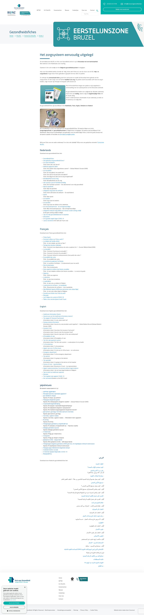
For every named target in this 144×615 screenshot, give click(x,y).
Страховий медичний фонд (51, 404)
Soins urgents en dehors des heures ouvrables (56, 269)
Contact (92, 10)
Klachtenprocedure (50, 610)
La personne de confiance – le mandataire (55, 285)
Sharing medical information (51, 322)
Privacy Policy (84, 610)
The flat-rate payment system (52, 340)
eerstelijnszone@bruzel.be (67, 134)
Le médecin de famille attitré (51, 241)
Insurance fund (47, 328)
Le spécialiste (47, 281)
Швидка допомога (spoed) (51, 428)
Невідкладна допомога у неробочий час (55, 424)
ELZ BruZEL (47, 10)
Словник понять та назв (50, 450)
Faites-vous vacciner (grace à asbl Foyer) (54, 299)
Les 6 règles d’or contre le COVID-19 (53, 297)
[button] (14, 611)
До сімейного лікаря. (49, 396)
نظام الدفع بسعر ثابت (97, 502)
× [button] (24, 587)
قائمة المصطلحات (98, 559)
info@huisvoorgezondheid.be (133, 4)
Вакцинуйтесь (47, 454)
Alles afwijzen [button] (14, 607)
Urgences (45, 273)
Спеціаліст (46, 436)
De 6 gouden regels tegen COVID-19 (53, 218)
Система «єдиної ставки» (51, 416)
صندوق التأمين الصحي (97, 482)
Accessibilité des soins (49, 257)
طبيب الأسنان (99, 529)
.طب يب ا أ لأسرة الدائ (96, 470)
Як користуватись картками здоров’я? (54, 394)
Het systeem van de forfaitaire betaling (54, 182)
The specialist (47, 360)
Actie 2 (41, 36)
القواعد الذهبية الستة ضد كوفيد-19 (93, 562)
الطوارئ (101, 522)
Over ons (61, 596)
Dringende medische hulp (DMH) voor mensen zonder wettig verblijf (62, 210)
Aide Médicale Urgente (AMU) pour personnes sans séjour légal (60, 289)
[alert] (14, 599)
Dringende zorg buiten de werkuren (53, 190)
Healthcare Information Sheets (52, 314)
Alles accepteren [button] (14, 603)
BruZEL (18, 36)
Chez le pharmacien (48, 265)
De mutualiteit (47, 170)
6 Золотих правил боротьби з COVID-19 (55, 452)
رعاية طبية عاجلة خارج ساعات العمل (93, 516)
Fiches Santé (46, 237)
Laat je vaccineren (48, 220)
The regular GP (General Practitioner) (53, 318)
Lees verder (13, 599)
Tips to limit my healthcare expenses (53, 372)
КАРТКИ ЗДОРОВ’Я (49, 392)
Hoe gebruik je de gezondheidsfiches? (53, 160)
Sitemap (75, 610)
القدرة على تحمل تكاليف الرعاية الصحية (92, 496)
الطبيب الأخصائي (98, 536)
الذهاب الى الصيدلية (97, 509)
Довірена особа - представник (52, 440)
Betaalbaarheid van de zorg (50, 178)
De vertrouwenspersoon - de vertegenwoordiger (57, 206)
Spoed (45, 194)
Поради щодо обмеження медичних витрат (56, 448)
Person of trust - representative (52, 364)
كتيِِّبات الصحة (99, 464)
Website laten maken (120, 610)
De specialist (46, 202)
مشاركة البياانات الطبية (96, 476)
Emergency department (49, 352)
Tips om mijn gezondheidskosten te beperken (56, 214)
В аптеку (46, 420)
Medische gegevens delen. (50, 166)
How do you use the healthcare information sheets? (58, 316)
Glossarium (46, 216)
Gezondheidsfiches (48, 158)
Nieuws (67, 10)
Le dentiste (46, 277)
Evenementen (58, 10)
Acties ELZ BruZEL (30, 36)
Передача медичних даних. (51, 400)
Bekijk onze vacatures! (122, 9)
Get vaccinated (47, 378)
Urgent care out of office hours (52, 348)
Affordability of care (49, 336)
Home (11, 36)
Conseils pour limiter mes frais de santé (54, 293)
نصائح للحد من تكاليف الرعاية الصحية (93, 556)
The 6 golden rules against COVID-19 (53, 376)
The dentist (46, 356)
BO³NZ (39, 10)
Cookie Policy (94, 610)
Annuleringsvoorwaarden (64, 610)
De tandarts (46, 198)
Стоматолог (47, 432)
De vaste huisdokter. (49, 162)
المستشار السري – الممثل (96, 542)
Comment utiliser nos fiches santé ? (53, 239)
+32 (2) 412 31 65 (111, 4)
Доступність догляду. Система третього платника (58, 412)
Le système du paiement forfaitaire (53, 261)
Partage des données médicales (52, 245)
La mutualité (46, 249)
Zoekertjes (75, 10)
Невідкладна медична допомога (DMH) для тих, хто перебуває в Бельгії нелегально (68, 444)
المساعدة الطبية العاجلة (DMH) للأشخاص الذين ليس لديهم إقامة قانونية (83, 549)
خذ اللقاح (100, 566)
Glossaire (45, 295)
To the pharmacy (48, 344)
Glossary (45, 374)
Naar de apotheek (48, 186)
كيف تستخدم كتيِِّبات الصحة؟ (95, 467)
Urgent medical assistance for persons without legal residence (60, 368)
